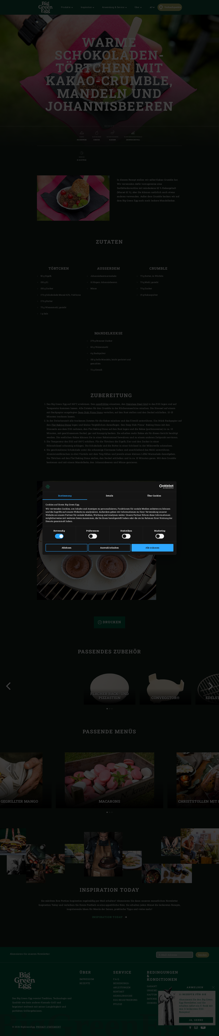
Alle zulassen (152, 547)
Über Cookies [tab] (154, 495)
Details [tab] (109, 495)
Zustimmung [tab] (65, 495)
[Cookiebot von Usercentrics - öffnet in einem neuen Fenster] (160, 486)
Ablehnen (67, 547)
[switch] (92, 536)
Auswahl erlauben (109, 547)
